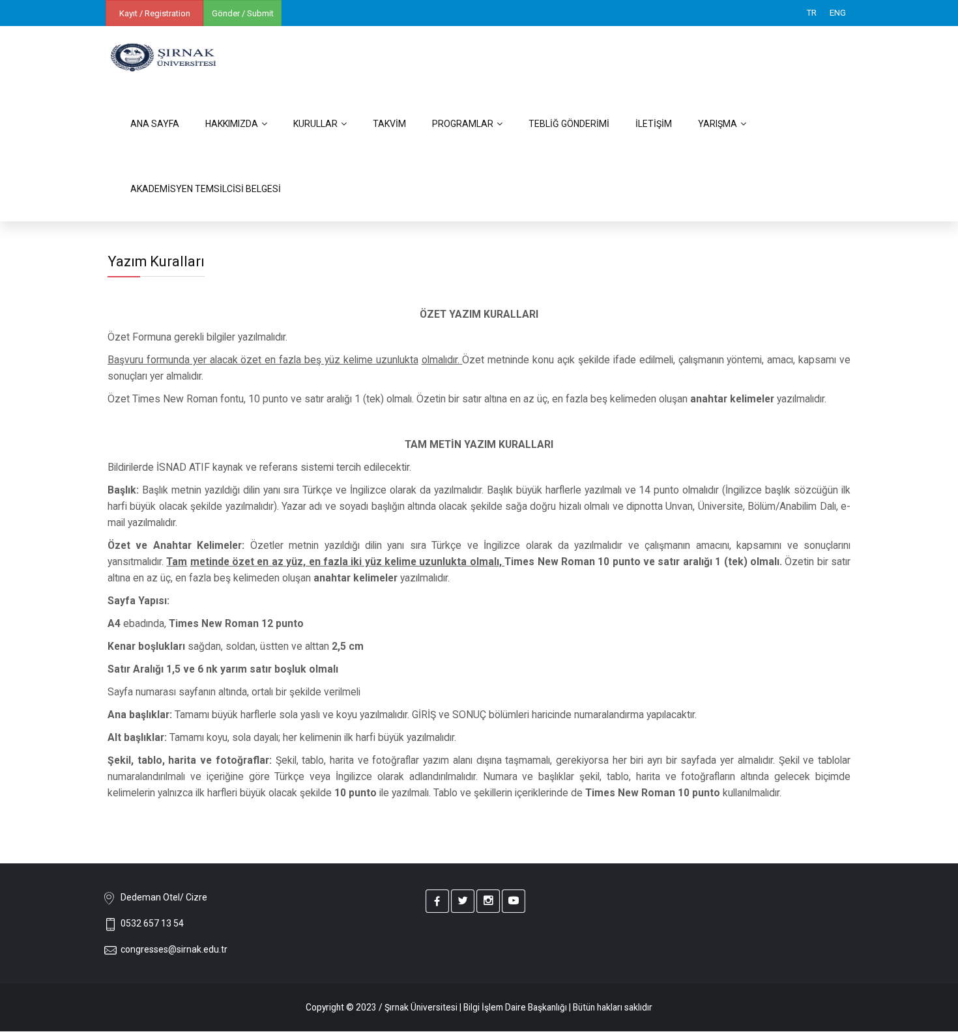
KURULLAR (315, 124)
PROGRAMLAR (462, 124)
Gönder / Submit (243, 13)
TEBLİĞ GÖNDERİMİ (569, 124)
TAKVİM (389, 124)
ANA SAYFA (154, 124)
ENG (838, 13)
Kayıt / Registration (154, 13)
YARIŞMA (717, 124)
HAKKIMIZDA (231, 124)
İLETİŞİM (653, 124)
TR (812, 13)
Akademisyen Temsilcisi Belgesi (205, 189)
